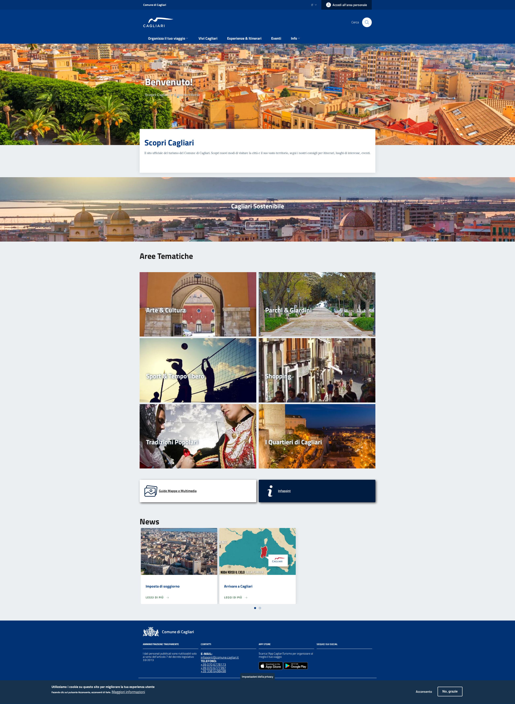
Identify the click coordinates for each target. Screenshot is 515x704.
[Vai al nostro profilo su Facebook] (319, 654)
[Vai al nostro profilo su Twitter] (333, 654)
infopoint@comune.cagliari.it (220, 657)
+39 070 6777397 (213, 667)
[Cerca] (367, 22)
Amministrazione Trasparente (161, 644)
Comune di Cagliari (154, 5)
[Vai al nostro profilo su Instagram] (326, 654)
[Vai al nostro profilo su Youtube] (340, 654)
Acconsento (424, 691)
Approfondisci (257, 225)
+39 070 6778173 (213, 664)
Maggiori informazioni (128, 692)
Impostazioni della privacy (257, 676)
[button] (255, 608)
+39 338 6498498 (213, 671)
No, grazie (450, 691)
